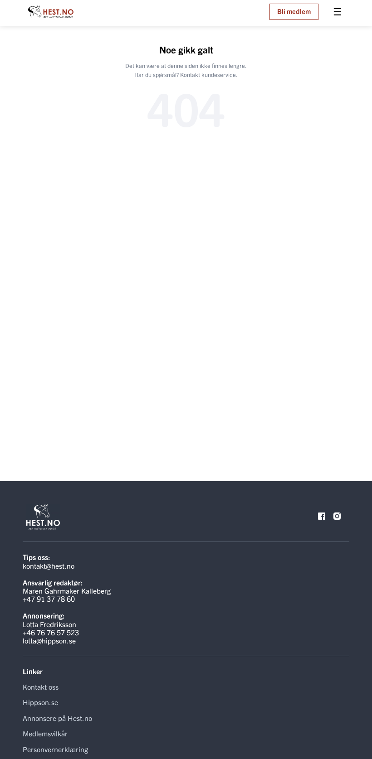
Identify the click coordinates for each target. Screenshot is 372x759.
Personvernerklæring (55, 749)
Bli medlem (294, 11)
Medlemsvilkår (45, 733)
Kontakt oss (41, 686)
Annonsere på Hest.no (57, 718)
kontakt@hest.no (48, 565)
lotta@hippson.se (49, 640)
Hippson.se (40, 702)
